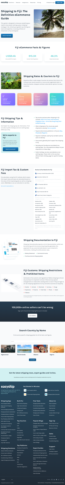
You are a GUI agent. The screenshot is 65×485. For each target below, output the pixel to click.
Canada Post (20, 432)
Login (53, 2)
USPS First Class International (49, 119)
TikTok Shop (20, 464)
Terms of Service (41, 482)
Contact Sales (52, 436)
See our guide (52, 128)
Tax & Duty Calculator (38, 405)
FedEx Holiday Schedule (38, 440)
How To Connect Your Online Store (39, 458)
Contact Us (51, 415)
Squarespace (20, 452)
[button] (12, 2)
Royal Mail (19, 437)
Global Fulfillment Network (7, 450)
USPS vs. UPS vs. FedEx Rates (39, 435)
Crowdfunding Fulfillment (7, 457)
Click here (7, 183)
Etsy (18, 459)
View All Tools (36, 415)
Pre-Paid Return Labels (6, 435)
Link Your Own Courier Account (8, 429)
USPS (18, 423)
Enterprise (49, 2)
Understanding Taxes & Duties (40, 455)
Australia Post (20, 435)
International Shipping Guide (40, 453)
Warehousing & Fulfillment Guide (37, 468)
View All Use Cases (21, 415)
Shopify (38, 133)
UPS (18, 425)
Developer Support (53, 451)
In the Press (52, 410)
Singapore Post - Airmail (43, 121)
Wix (18, 462)
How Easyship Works (6, 403)
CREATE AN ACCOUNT (11, 149)
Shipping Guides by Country (39, 450)
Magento (44, 133)
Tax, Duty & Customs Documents (6, 426)
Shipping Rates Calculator (39, 403)
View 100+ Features (5, 442)
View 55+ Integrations (22, 466)
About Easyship (52, 403)
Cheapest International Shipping (38, 426)
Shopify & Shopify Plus (22, 448)
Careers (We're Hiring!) (54, 412)
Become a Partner (53, 428)
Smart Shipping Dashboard (7, 409)
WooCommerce (20, 450)
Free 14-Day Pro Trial (53, 423)
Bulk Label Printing (5, 421)
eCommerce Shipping (22, 403)
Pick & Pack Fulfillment (6, 453)
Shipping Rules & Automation (8, 411)
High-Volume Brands (22, 405)
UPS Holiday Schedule (38, 437)
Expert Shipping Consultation (8, 460)
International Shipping (6, 423)
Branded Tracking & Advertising (5, 432)
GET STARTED (32, 315)
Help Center (52, 449)
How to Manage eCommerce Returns (39, 464)
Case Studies (52, 405)
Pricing (39, 2)
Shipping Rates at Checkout (7, 414)
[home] (4, 2)
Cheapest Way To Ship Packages (40, 423)
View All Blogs (36, 442)
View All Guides (36, 473)
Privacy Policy (48, 482)
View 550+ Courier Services (23, 439)
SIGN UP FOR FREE (7, 35)
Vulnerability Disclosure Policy (58, 482)
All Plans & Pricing (53, 425)
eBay (60, 131)
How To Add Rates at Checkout (40, 461)
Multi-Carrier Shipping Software (6, 406)
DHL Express (20, 430)
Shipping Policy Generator (39, 410)
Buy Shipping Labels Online (7, 418)
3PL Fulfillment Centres (6, 455)
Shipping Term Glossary (38, 412)
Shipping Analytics (5, 438)
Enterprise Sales (53, 438)
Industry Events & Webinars (39, 471)
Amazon (19, 455)
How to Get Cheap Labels (38, 433)
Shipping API (4, 440)
